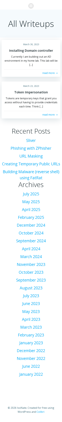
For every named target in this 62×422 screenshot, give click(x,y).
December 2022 (31, 350)
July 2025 (31, 193)
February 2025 (31, 217)
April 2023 (31, 319)
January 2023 (31, 342)
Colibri (40, 412)
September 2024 (31, 240)
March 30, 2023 (31, 44)
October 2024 (31, 233)
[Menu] (31, 6)
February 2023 (31, 335)
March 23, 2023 (31, 85)
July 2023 (31, 295)
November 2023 (31, 264)
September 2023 (31, 280)
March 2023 (31, 327)
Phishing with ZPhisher (31, 148)
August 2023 (31, 287)
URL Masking (31, 156)
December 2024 (31, 225)
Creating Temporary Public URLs (31, 163)
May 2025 (31, 201)
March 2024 (31, 256)
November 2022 (31, 358)
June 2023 (31, 303)
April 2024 (31, 248)
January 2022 (31, 374)
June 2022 (31, 366)
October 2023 (31, 272)
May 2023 (31, 311)
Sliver (31, 140)
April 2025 (31, 209)
